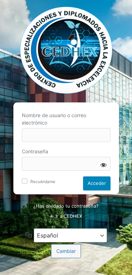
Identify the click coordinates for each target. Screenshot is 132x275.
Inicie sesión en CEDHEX (66, 50)
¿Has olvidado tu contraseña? (66, 206)
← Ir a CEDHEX (66, 216)
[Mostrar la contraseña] (103, 165)
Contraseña (35, 151)
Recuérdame (42, 181)
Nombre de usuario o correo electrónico (54, 119)
